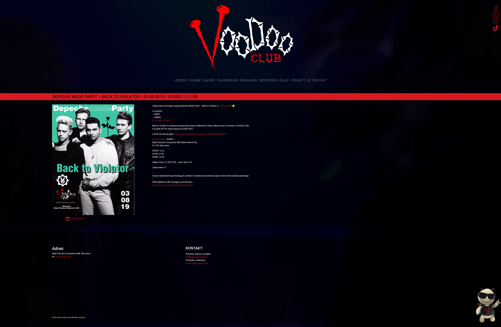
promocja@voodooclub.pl (197, 263)
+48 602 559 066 (63, 256)
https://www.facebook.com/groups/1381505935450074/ (200, 134)
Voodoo (180, 80)
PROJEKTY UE (301, 80)
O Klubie (194, 80)
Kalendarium (227, 80)
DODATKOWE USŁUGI (274, 80)
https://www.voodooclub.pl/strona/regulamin (172, 185)
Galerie (209, 80)
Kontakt (320, 80)
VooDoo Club (225, 106)
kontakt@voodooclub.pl (196, 257)
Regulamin (248, 80)
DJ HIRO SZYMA (161, 120)
